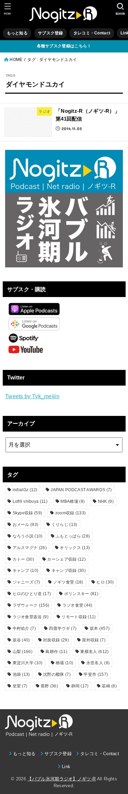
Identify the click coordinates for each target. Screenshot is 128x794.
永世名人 (98, 662)
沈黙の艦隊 (57, 674)
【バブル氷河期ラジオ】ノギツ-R (61, 778)
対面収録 (56, 640)
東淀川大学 (28, 662)
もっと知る (17, 33)
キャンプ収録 (69, 570)
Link (66, 766)
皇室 (20, 686)
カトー (23, 559)
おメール (26, 524)
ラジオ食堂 (77, 605)
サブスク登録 (50, 33)
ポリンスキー (81, 593)
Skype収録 (27, 513)
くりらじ (64, 524)
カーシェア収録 (66, 559)
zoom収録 (70, 513)
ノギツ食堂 (68, 582)
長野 (49, 686)
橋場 (64, 662)
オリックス (75, 547)
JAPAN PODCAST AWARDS (81, 489)
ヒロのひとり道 (32, 593)
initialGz (25, 489)
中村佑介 (24, 628)
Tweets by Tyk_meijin (32, 396)
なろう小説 (28, 536)
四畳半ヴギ (62, 628)
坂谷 (21, 640)
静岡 (80, 686)
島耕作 (56, 651)
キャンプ (26, 570)
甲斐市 (96, 674)
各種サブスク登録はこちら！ (64, 46)
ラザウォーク (31, 605)
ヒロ (105, 582)
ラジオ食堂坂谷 (30, 616)
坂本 (100, 628)
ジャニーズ (26, 582)
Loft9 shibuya (30, 501)
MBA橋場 (72, 501)
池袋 (21, 674)
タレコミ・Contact (91, 33)
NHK (106, 501)
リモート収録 (78, 616)
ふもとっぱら (73, 536)
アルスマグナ (30, 547)
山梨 (22, 651)
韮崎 (109, 686)
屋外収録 (93, 640)
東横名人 (94, 651)
